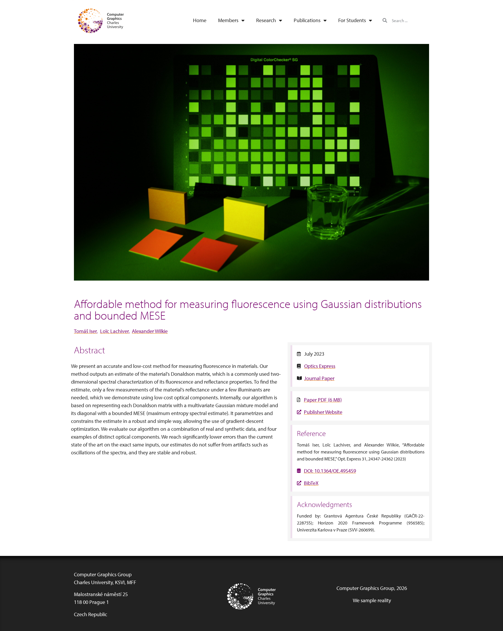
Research (266, 20)
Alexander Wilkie (150, 331)
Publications (307, 20)
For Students (352, 20)
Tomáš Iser (85, 331)
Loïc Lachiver (114, 331)
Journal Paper (319, 378)
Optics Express (319, 366)
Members (228, 20)
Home (199, 20)
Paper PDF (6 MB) (323, 399)
